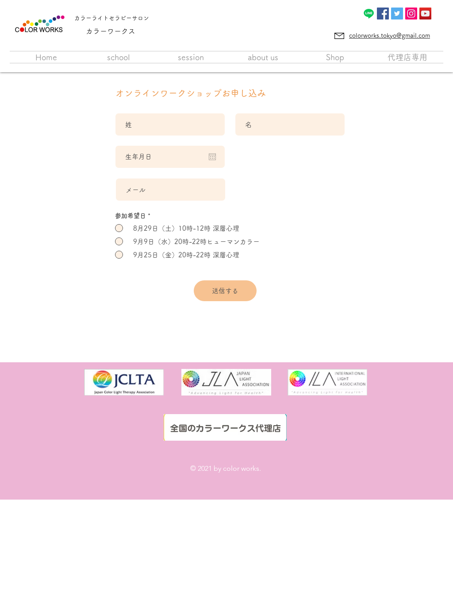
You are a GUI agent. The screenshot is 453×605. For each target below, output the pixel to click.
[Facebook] (383, 13)
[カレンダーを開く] (212, 156)
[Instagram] (411, 13)
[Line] (369, 13)
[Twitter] (397, 13)
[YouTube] (425, 13)
